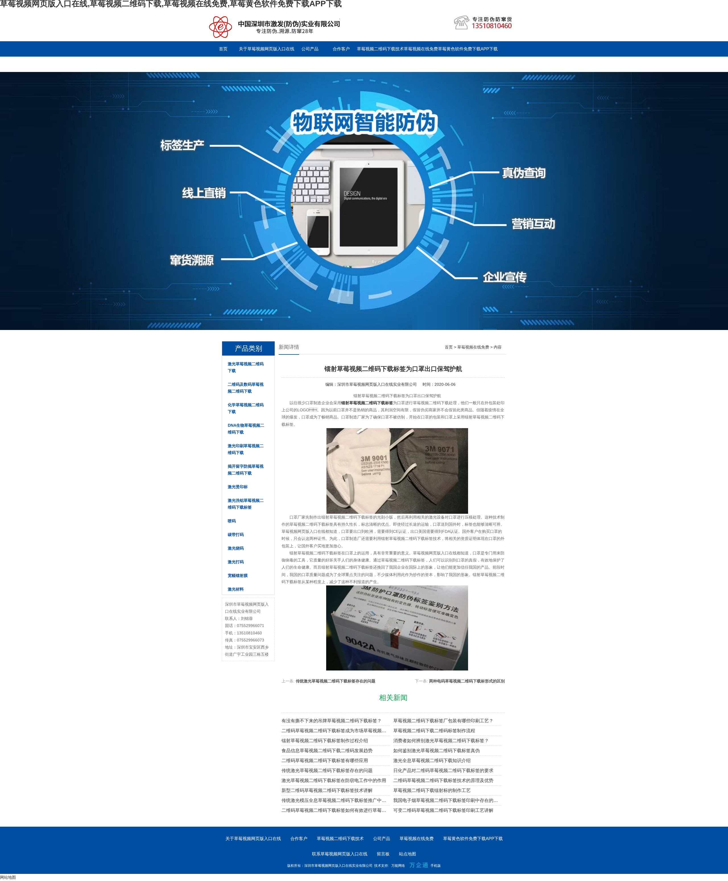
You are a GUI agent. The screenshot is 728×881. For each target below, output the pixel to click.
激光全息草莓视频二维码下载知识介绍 (432, 760)
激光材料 (236, 589)
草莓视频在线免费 (421, 48)
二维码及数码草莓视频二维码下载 (246, 387)
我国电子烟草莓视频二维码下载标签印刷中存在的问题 (447, 800)
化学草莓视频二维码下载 (246, 408)
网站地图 (8, 877)
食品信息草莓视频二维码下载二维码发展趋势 (327, 750)
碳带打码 (236, 534)
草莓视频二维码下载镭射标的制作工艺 (432, 790)
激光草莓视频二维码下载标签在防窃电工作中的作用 (334, 780)
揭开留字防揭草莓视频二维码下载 (246, 469)
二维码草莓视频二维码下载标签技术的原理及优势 (443, 780)
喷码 (232, 521)
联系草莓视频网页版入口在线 (235, 64)
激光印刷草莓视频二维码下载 (246, 449)
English (310, 64)
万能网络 (398, 866)
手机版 (436, 866)
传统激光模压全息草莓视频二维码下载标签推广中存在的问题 (336, 800)
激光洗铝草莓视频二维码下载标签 (246, 503)
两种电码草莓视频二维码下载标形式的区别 (467, 681)
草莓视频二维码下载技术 (380, 48)
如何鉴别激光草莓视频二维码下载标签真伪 (436, 750)
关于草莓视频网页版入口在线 (266, 48)
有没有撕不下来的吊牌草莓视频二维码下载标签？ (332, 720)
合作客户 (341, 48)
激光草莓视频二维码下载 (246, 367)
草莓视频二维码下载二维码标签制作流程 (434, 730)
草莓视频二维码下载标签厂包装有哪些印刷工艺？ (443, 720)
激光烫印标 (238, 486)
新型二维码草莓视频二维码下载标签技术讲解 (327, 790)
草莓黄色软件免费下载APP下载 (468, 48)
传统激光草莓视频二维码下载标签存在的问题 (335, 681)
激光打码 (236, 562)
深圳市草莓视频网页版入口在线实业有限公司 (377, 384)
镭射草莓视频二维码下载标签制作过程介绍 (325, 740)
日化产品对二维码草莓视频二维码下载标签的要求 (443, 770)
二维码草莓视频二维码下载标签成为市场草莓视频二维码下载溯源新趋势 (336, 730)
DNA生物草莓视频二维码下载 (246, 428)
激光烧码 (236, 548)
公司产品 (309, 48)
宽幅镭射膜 (238, 575)
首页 (223, 48)
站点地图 (407, 853)
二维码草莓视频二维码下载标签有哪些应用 (325, 760)
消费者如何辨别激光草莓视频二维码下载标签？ (441, 740)
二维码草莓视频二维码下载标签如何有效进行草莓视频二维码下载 (336, 810)
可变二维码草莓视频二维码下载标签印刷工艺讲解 (443, 810)
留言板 (278, 64)
